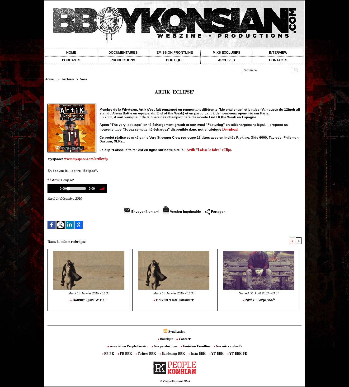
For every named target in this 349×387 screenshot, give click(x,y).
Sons (83, 78)
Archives (226, 60)
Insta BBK (198, 353)
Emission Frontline (174, 52)
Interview (278, 52)
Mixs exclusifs (226, 52)
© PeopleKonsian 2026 (175, 381)
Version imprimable (185, 211)
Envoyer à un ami (144, 211)
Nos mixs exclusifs (228, 346)
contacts (278, 60)
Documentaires (122, 52)
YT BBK (217, 353)
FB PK (109, 353)
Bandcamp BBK (173, 353)
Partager (217, 211)
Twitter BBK (147, 353)
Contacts (184, 338)
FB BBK (126, 353)
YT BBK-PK (237, 353)
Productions (123, 60)
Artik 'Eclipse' (63, 180)
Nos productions (165, 346)
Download (230, 129)
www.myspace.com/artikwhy (86, 158)
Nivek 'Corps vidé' (259, 299)
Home (71, 52)
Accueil (50, 78)
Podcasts (71, 60)
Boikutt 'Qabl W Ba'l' (89, 299)
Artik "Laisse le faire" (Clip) (209, 149)
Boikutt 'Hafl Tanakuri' (174, 299)
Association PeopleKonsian (129, 346)
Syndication (176, 331)
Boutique (175, 60)
